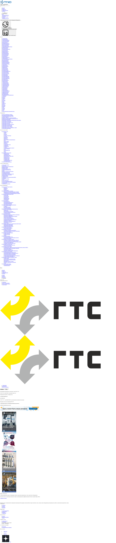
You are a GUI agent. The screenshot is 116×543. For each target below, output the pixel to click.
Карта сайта (4, 526)
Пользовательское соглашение (7, 527)
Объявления (4, 513)
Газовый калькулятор (5, 510)
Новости (3, 516)
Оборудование (4, 284)
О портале (3, 505)
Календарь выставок (5, 517)
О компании (4, 282)
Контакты (3, 507)
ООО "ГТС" (4, 277)
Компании (3, 276)
